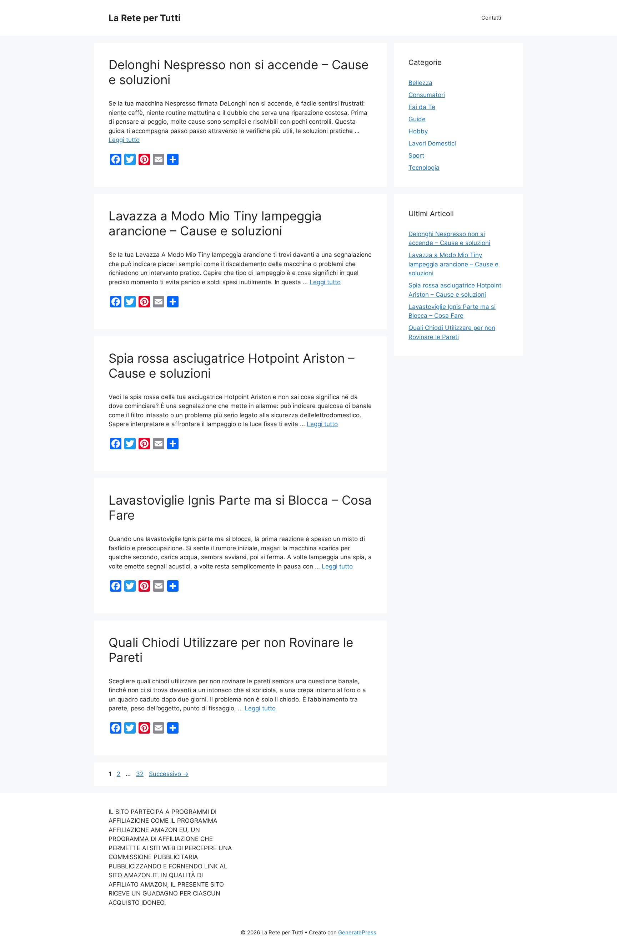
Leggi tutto (124, 139)
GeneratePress (357, 932)
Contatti (491, 17)
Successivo (169, 773)
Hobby (418, 131)
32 (140, 773)
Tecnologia (424, 167)
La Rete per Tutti (145, 17)
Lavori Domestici (432, 143)
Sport (416, 155)
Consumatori (426, 94)
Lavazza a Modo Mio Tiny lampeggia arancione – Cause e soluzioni (215, 223)
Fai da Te (421, 107)
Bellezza (420, 82)
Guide (417, 119)
